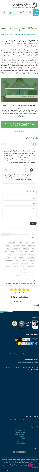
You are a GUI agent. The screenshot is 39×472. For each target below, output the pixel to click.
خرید (20, 251)
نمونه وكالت (9, 269)
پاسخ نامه (16, 272)
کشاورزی (25, 275)
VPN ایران (33, 362)
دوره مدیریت (22, 254)
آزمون (26, 242)
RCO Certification (20, 443)
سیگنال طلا (22, 437)
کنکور (18, 275)
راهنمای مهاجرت (21, 439)
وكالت (23, 272)
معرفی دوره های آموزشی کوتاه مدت (25, 34)
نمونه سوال (8, 266)
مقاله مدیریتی (31, 266)
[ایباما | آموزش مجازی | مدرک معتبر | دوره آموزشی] (19, 5)
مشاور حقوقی (24, 263)
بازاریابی (32, 251)
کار (9, 272)
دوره (6, 251)
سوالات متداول (27, 354)
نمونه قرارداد (18, 269)
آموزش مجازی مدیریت (6, 34)
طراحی (7, 257)
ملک (23, 266)
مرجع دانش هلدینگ (20, 432)
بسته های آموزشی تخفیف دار (16, 354)
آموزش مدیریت (31, 245)
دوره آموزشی (31, 254)
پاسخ (5, 144)
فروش (24, 260)
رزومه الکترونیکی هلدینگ (19, 430)
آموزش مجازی (11, 242)
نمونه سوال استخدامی (30, 269)
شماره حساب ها (34, 354)
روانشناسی (21, 257)
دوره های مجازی (30, 257)
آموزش (19, 242)
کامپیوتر (32, 275)
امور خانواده (25, 248)
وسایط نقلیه (31, 272)
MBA (33, 242)
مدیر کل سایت (24, 169)
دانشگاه (12, 251)
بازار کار (8, 248)
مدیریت (32, 263)
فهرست (36, 14)
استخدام (7, 245)
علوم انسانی (31, 260)
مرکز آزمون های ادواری (20, 434)
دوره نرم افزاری (12, 254)
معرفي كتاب (14, 263)
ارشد (23, 245)
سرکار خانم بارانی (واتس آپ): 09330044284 (19, 420)
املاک (33, 248)
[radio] (28, 291)
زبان (14, 257)
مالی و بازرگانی (9, 260)
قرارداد (17, 260)
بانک (26, 251)
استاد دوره (16, 245)
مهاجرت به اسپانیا (21, 441)
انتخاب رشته (16, 248)
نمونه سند (16, 266)
